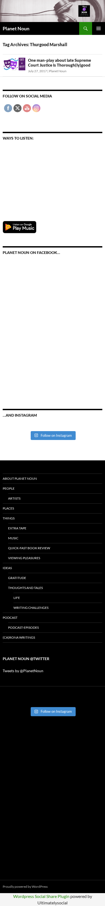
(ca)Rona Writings (19, 637)
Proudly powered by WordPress (25, 887)
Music (13, 538)
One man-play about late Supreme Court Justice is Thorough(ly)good (59, 62)
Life (16, 598)
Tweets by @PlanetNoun (23, 670)
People (9, 488)
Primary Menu (98, 28)
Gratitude (17, 578)
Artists (14, 498)
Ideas (7, 568)
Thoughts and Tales (25, 588)
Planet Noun (16, 28)
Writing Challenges (30, 608)
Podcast (10, 618)
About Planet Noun (20, 478)
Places (8, 508)
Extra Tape (17, 528)
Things (9, 518)
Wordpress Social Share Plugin (41, 896)
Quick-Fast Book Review (29, 548)
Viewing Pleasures (24, 558)
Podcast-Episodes (23, 627)
